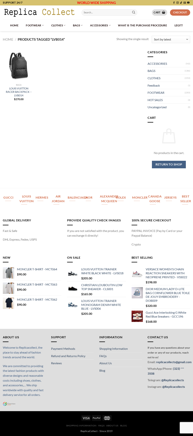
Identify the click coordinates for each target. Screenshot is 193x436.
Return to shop (168, 164)
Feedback (154, 85)
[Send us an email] (185, 3)
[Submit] (133, 12)
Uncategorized (157, 107)
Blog (102, 370)
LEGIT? (179, 25)
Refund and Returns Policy (68, 356)
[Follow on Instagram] (177, 3)
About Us (105, 363)
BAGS (76, 25)
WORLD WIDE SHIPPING (96, 3)
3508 (151, 373)
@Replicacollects (172, 380)
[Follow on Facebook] (174, 3)
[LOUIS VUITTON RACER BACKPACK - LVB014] (19, 66)
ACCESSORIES (99, 25)
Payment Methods (63, 348)
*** (182, 368)
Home (14, 25)
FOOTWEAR (33, 25)
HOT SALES (155, 100)
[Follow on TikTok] (181, 3)
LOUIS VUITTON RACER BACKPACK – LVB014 (19, 92)
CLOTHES (57, 25)
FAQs (103, 356)
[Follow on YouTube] (188, 3)
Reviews (56, 363)
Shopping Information (113, 348)
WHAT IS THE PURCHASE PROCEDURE (142, 25)
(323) (177, 368)
